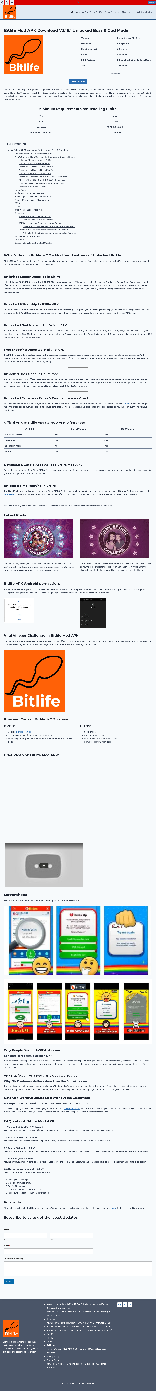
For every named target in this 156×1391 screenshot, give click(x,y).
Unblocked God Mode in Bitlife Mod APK (37, 167)
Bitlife (9, 584)
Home (77, 12)
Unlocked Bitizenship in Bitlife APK (34, 163)
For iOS (99, 12)
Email (7, 1245)
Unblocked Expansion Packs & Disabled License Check (43, 177)
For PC (88, 12)
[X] (7, 2)
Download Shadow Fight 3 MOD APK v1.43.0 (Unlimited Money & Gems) (79, 1330)
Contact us (129, 12)
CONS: (17, 206)
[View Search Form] (78, 2)
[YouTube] (12, 2)
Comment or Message (14, 1258)
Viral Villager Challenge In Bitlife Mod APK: (34, 196)
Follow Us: (19, 239)
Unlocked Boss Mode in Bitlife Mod (35, 173)
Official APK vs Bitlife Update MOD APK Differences (42, 180)
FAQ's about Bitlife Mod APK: (28, 236)
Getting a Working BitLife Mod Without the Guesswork (43, 229)
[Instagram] (130, 1304)
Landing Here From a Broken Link (38, 220)
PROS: (17, 203)
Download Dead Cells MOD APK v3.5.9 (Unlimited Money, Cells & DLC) (78, 1326)
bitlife (127, 403)
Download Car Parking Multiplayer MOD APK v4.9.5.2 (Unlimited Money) (79, 1323)
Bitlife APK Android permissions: (29, 193)
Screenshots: (21, 213)
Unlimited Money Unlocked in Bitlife (35, 160)
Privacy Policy (145, 12)
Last (51, 1240)
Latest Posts (20, 190)
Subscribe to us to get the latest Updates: (34, 243)
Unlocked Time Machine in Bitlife (34, 187)
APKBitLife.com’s (72, 1108)
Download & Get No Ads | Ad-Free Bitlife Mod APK (41, 183)
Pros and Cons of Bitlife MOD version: (32, 200)
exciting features (23, 732)
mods (113, 1208)
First (5, 1240)
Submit (9, 1281)
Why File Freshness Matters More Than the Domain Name (49, 226)
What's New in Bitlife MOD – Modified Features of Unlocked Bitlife (45, 157)
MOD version (10, 494)
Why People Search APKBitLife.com (35, 216)
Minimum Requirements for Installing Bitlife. (35, 153)
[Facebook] (2, 2)
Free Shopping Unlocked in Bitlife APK (36, 170)
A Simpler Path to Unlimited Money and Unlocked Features (49, 233)
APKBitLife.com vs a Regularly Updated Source (40, 223)
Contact (152, 2)
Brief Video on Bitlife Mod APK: (29, 210)
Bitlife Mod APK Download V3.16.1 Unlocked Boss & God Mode (39, 150)
